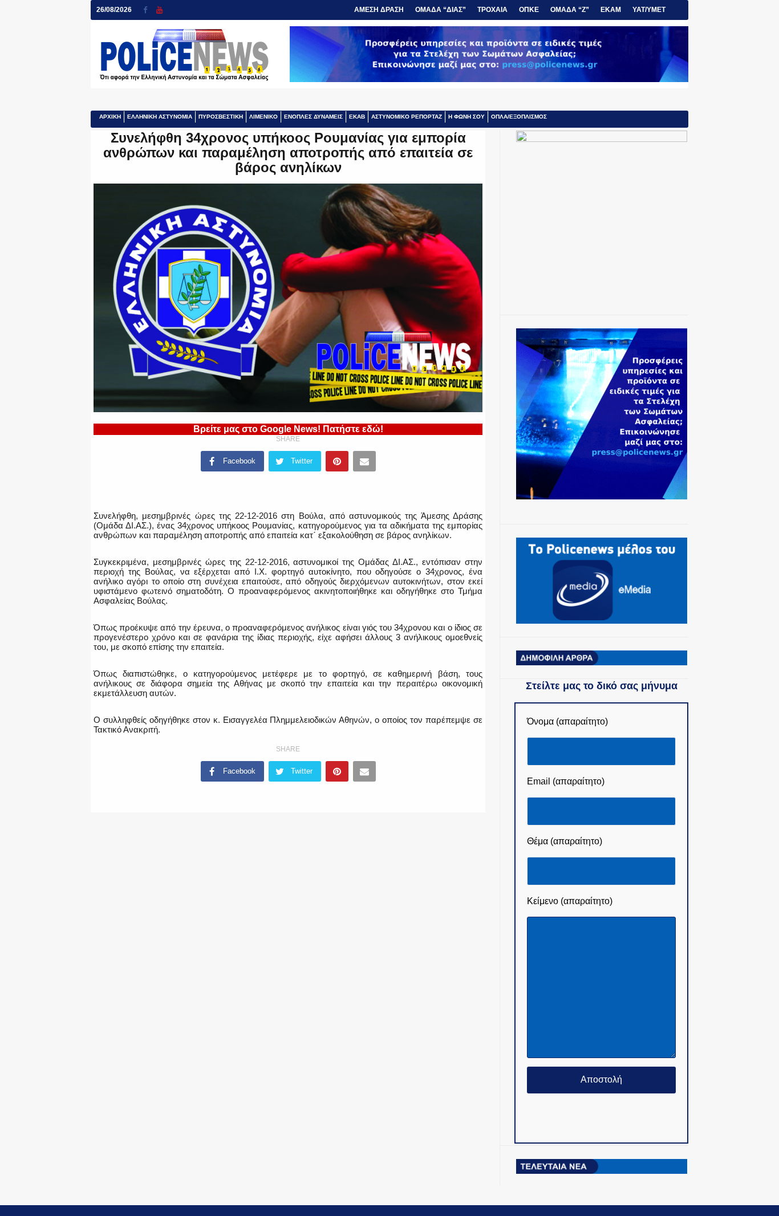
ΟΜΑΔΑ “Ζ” (569, 10)
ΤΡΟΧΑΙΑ (492, 10)
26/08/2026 (114, 10)
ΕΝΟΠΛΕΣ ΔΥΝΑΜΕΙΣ (313, 116)
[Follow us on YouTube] (159, 10)
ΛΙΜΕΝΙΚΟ (263, 116)
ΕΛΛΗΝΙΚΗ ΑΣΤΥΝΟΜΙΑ (159, 116)
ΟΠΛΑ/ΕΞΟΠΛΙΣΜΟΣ (519, 116)
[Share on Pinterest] (337, 461)
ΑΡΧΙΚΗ (110, 116)
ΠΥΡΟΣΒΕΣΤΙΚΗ (220, 116)
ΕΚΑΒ (357, 116)
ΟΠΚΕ (529, 10)
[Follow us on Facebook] (149, 10)
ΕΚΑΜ (611, 10)
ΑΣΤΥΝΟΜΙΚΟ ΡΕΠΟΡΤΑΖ (406, 116)
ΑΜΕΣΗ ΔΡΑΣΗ (379, 10)
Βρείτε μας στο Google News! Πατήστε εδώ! (288, 429)
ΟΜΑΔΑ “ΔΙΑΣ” (440, 10)
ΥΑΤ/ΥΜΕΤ (649, 10)
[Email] (364, 461)
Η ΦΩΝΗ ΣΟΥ (466, 116)
